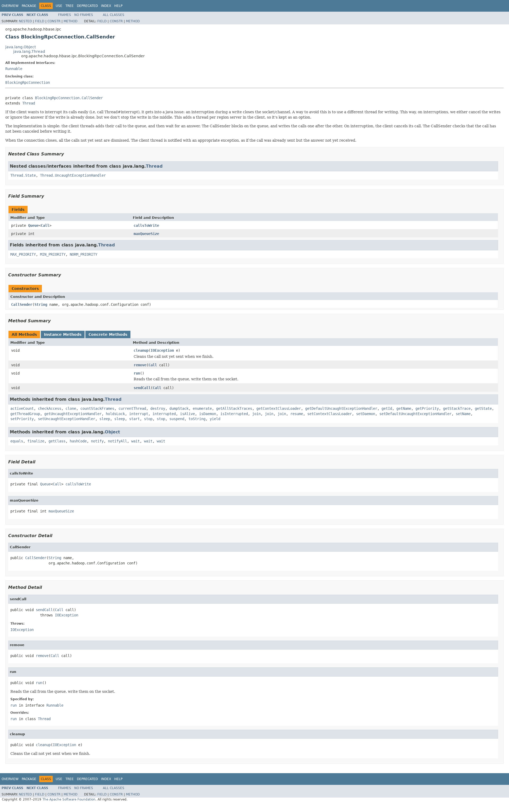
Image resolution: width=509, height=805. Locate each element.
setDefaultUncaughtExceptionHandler (415, 414)
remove (140, 365)
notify (97, 441)
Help (118, 6)
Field (39, 21)
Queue (33, 225)
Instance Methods (62, 334)
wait (135, 441)
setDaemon (365, 414)
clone (70, 408)
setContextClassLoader (329, 414)
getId (386, 408)
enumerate (202, 408)
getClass (57, 441)
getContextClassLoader (278, 408)
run (137, 373)
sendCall (142, 388)
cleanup (141, 350)
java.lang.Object (20, 47)
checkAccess (49, 408)
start (134, 419)
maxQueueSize (146, 234)
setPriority (22, 419)
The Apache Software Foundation (68, 799)
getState (483, 408)
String (40, 304)
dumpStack (178, 408)
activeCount (22, 408)
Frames (64, 15)
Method (70, 21)
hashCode (78, 441)
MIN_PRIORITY (52, 254)
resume (296, 414)
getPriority (427, 408)
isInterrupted (234, 414)
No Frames (83, 15)
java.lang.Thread (29, 51)
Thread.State (23, 175)
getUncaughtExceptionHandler (73, 414)
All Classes (113, 15)
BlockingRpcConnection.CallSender (69, 98)
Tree (69, 6)
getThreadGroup (25, 414)
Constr (53, 21)
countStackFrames (97, 408)
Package (29, 6)
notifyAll (117, 441)
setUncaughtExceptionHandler (66, 419)
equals (16, 441)
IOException (162, 350)
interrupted (164, 414)
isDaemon (207, 414)
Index (106, 6)
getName (403, 408)
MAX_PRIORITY (23, 254)
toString (196, 419)
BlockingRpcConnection (27, 82)
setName (463, 414)
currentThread (132, 408)
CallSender (21, 304)
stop (148, 419)
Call (45, 225)
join (256, 414)
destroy (157, 408)
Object (112, 431)
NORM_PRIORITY (83, 254)
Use (59, 6)
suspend (176, 419)
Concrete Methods (108, 334)
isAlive (187, 414)
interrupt (138, 414)
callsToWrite (146, 225)
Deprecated (87, 6)
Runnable (13, 69)
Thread (28, 103)
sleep (104, 419)
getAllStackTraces (234, 408)
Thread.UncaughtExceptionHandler (73, 175)
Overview (10, 6)
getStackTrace (457, 408)
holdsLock (115, 414)
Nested (25, 21)
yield (215, 419)
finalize (35, 441)
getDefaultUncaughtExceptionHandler (341, 408)
